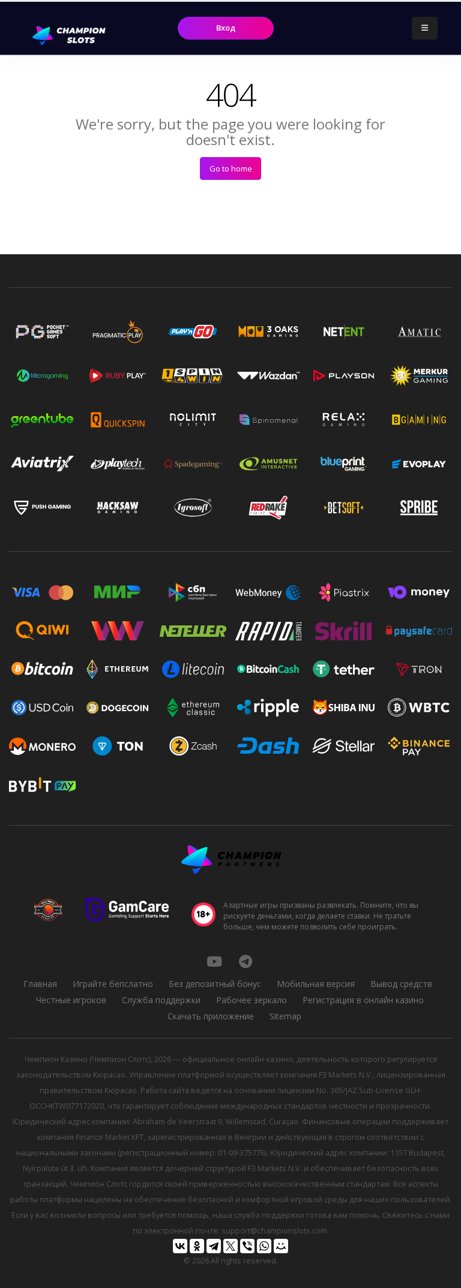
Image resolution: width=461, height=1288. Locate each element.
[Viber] (247, 1246)
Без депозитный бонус (215, 983)
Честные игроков (71, 1000)
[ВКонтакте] (180, 1246)
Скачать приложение (210, 1016)
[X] (230, 1246)
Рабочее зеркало (251, 1000)
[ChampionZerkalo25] (245, 961)
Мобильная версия (316, 983)
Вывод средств (401, 983)
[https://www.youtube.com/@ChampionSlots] (214, 961)
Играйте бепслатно (113, 983)
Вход (225, 27)
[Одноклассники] (197, 1246)
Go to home (230, 168)
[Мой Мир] (281, 1246)
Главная (40, 983)
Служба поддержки (161, 1000)
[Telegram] (213, 1246)
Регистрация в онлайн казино (363, 1000)
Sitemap (285, 1016)
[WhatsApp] (264, 1246)
